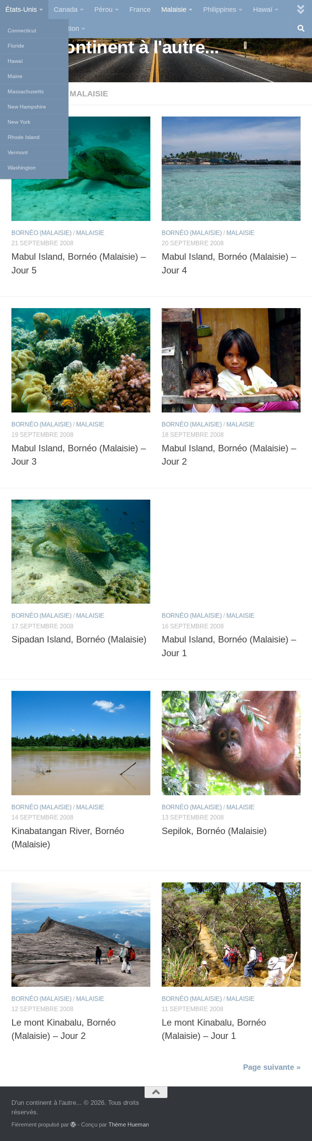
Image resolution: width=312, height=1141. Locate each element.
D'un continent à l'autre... (115, 47)
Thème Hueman (128, 1125)
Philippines (219, 9)
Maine (15, 76)
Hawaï (15, 61)
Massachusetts (26, 91)
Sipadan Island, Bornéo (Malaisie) (78, 639)
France (140, 9)
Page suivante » (272, 1067)
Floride (16, 46)
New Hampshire (27, 107)
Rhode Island (24, 137)
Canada (66, 9)
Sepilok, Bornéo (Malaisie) (214, 831)
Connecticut (22, 30)
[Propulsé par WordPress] (73, 1125)
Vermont (18, 152)
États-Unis (21, 9)
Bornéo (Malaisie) (41, 233)
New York (19, 122)
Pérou (103, 9)
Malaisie (173, 9)
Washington (22, 168)
